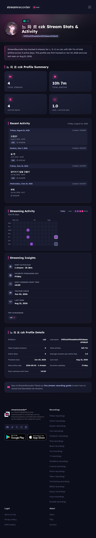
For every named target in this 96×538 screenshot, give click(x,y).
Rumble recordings (58, 502)
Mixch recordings (57, 471)
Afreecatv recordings (59, 436)
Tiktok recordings (57, 416)
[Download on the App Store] (37, 437)
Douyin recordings (58, 426)
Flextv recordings (57, 476)
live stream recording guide (57, 385)
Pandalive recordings (59, 461)
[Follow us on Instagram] (21, 427)
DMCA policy (10, 524)
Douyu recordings (57, 491)
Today (62, 211)
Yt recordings (55, 456)
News (52, 514)
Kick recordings (56, 431)
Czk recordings (56, 451)
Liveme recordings (58, 466)
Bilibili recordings (57, 486)
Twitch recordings (57, 421)
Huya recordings (57, 496)
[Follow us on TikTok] (12, 427)
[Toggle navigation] (89, 7)
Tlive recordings (56, 441)
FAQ (51, 519)
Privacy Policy (10, 519)
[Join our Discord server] (7, 427)
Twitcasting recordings (60, 481)
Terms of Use (10, 514)
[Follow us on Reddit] (26, 427)
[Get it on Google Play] (15, 437)
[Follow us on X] (17, 427)
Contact (53, 524)
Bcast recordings (57, 446)
